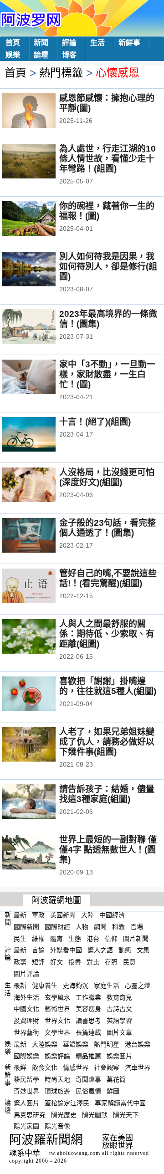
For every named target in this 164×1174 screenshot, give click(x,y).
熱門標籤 (61, 72)
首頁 (12, 42)
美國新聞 (63, 915)
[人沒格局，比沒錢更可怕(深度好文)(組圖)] (41, 486)
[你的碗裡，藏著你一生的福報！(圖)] (41, 219)
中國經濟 (112, 915)
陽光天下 (125, 1114)
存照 (111, 962)
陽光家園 (26, 1126)
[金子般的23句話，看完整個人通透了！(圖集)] (41, 536)
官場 (136, 926)
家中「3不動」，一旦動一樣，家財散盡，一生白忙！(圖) (107, 374)
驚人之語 (100, 950)
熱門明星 (106, 1044)
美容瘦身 (88, 1008)
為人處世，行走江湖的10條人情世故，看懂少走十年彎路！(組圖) (107, 158)
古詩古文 (119, 1008)
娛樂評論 (57, 1055)
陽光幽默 (95, 1114)
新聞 (41, 42)
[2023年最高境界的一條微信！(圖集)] (41, 327)
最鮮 (20, 1067)
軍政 (38, 915)
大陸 (87, 915)
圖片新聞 (136, 938)
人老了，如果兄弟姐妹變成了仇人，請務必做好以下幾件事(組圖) (106, 742)
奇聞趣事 (88, 1079)
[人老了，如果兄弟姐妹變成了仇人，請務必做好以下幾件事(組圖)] (41, 745)
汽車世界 (137, 1067)
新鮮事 (129, 42)
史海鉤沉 (75, 985)
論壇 (41, 55)
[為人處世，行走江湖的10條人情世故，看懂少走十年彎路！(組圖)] (41, 162)
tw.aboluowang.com (74, 1153)
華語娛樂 (75, 1044)
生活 (97, 42)
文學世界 (57, 1032)
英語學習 (119, 1020)
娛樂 (12, 55)
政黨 (20, 962)
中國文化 (26, 1008)
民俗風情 (88, 1091)
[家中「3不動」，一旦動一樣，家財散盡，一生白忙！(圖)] (41, 378)
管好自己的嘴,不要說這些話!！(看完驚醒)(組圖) (108, 578)
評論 (69, 42)
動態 (124, 950)
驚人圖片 (26, 1103)
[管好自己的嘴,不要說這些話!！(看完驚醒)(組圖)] (41, 587)
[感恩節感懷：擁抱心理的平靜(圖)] (41, 111)
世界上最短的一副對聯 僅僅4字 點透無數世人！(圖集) (108, 849)
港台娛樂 (137, 1044)
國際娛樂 (26, 1055)
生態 (74, 938)
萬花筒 (116, 1079)
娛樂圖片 (119, 1055)
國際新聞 (26, 926)
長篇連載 (88, 1032)
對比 (93, 962)
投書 (74, 962)
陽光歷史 (64, 1114)
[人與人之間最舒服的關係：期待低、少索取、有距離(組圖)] (41, 637)
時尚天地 (57, 1079)
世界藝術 (26, 1032)
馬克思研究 (30, 1114)
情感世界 (75, 1067)
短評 (38, 962)
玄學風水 (57, 997)
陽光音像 (57, 1126)
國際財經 (57, 926)
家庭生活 (106, 985)
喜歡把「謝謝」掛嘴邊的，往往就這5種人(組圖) (107, 686)
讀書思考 (88, 1020)
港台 (93, 938)
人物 (82, 926)
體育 (56, 938)
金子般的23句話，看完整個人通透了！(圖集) (107, 528)
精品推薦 (88, 1055)
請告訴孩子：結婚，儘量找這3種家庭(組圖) (106, 794)
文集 (143, 950)
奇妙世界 (26, 1091)
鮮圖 (113, 1091)
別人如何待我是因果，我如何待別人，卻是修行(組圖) (108, 266)
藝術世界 (57, 1008)
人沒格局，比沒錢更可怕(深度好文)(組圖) (106, 477)
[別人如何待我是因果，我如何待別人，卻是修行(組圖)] (41, 270)
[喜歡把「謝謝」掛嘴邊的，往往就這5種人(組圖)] (41, 694)
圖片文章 (119, 1032)
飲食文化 (44, 1067)
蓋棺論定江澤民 (67, 1103)
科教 (118, 926)
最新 (20, 915)
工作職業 (88, 997)
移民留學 (26, 1079)
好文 (56, 962)
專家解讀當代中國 (120, 1103)
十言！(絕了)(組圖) (95, 422)
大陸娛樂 (44, 1044)
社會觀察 (106, 1067)
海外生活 (26, 997)
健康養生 (44, 985)
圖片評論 (26, 973)
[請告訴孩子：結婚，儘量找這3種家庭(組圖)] (41, 802)
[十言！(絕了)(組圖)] (41, 435)
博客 (69, 55)
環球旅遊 (57, 1091)
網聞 (100, 926)
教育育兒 (119, 997)
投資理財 (26, 1020)
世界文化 (57, 1020)
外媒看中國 (66, 950)
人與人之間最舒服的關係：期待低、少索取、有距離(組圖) (106, 634)
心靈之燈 (137, 985)
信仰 (111, 938)
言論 (38, 950)
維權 (38, 938)
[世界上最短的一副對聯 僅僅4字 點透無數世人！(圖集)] (41, 853)
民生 (20, 938)
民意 (129, 962)
